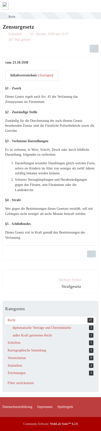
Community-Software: (50, 424)
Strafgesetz (71, 286)
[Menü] (95, 6)
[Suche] (70, 6)
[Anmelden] (82, 6)
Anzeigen (45, 75)
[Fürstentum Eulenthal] (5, 6)
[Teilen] (94, 49)
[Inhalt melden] (91, 253)
